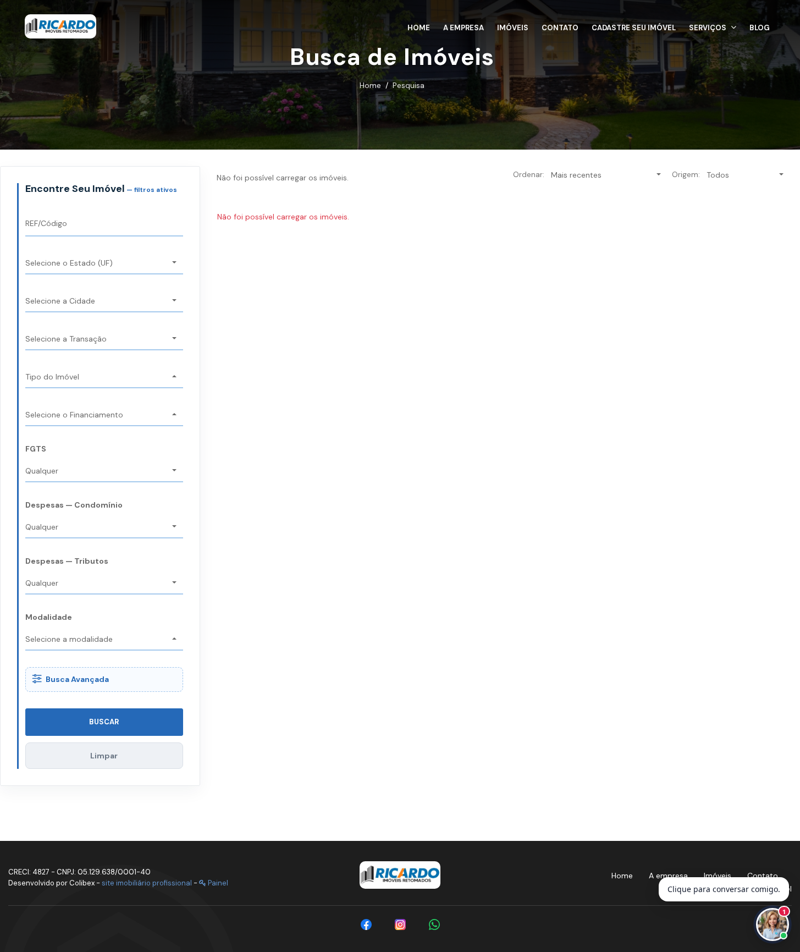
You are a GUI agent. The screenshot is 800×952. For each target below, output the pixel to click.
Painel (217, 883)
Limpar (104, 756)
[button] (712, 26)
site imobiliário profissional (147, 883)
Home (370, 85)
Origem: (686, 174)
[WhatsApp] (434, 925)
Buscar (104, 722)
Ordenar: (528, 174)
